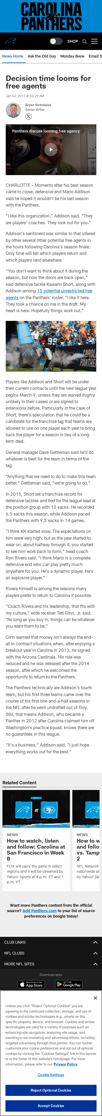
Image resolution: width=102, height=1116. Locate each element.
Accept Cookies (51, 1106)
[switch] (56, 41)
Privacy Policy (66, 1064)
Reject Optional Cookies (51, 1090)
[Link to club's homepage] (10, 39)
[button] (50, 149)
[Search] (84, 41)
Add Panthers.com (40, 910)
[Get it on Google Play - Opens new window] (68, 987)
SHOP (72, 41)
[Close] (95, 998)
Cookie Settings (51, 1075)
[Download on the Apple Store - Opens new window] (31, 984)
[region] (51, 1053)
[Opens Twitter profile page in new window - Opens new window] (28, 116)
